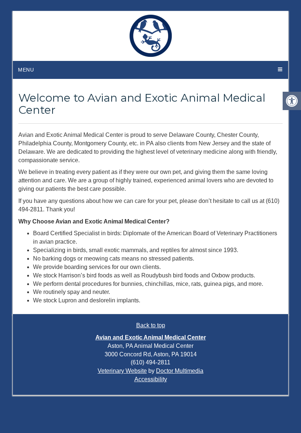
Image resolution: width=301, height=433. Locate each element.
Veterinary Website (122, 371)
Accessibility (150, 379)
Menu (26, 70)
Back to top (150, 325)
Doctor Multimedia (179, 371)
